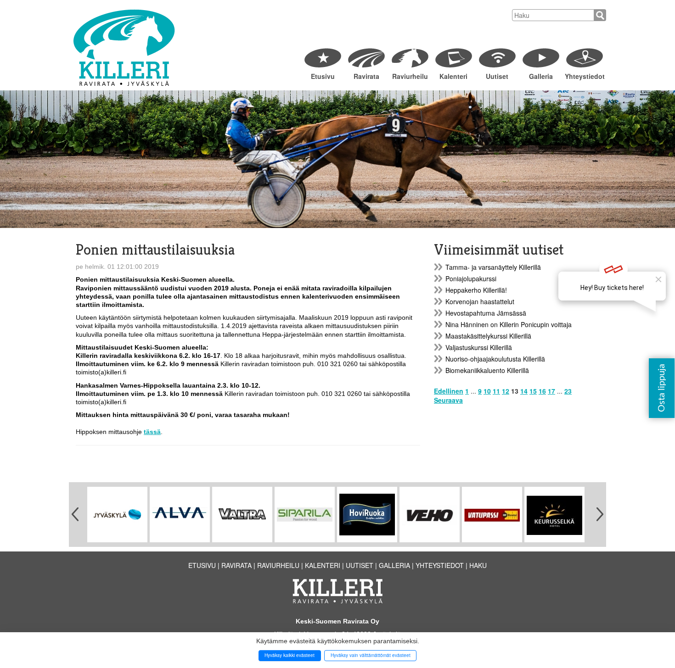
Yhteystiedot (584, 76)
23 (568, 390)
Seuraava (448, 400)
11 (496, 390)
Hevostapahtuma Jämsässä (485, 312)
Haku (478, 565)
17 (551, 390)
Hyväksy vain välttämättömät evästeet (371, 655)
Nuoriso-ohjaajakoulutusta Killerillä (495, 358)
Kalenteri (453, 76)
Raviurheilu (410, 76)
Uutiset (497, 76)
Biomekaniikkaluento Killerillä (487, 370)
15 (533, 390)
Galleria (541, 76)
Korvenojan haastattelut (479, 301)
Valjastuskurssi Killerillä (478, 347)
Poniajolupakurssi (470, 278)
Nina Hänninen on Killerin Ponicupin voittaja (508, 324)
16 (542, 390)
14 (524, 390)
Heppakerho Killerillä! (476, 290)
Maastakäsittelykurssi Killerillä (488, 335)
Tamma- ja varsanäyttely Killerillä (493, 267)
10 (487, 390)
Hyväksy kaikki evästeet (289, 655)
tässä (152, 431)
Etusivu (323, 76)
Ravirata (366, 76)
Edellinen (448, 390)
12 (505, 390)
